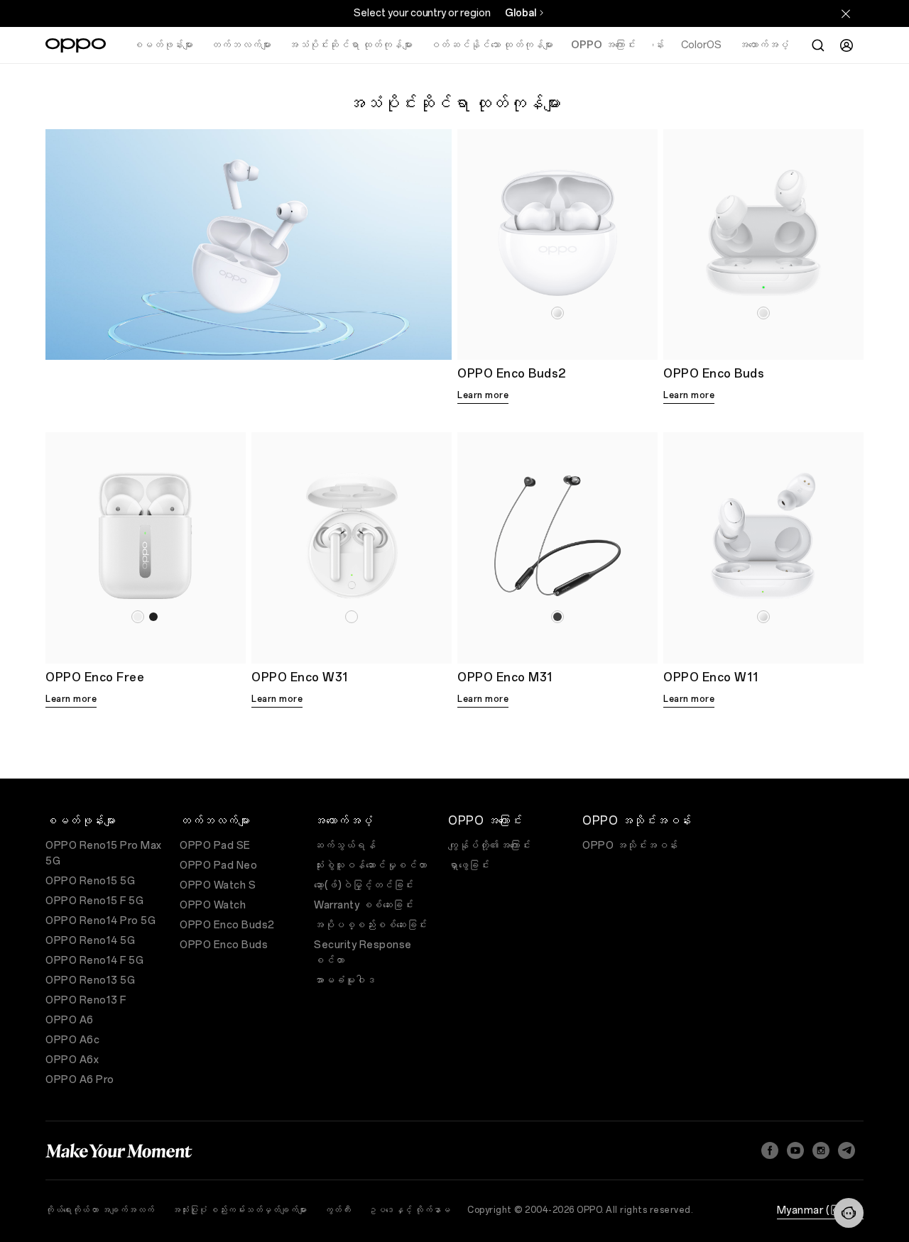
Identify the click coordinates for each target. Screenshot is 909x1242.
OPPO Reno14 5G (90, 941)
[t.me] (846, 1150)
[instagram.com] (820, 1150)
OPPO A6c (72, 1040)
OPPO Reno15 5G (90, 881)
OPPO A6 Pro (79, 1080)
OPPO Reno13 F (85, 1000)
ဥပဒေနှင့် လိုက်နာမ (409, 1210)
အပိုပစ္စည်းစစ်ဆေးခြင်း (371, 925)
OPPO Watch (213, 905)
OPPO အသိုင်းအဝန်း (630, 846)
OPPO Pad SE (215, 846)
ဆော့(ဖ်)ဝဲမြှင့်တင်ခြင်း (364, 885)
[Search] (818, 45)
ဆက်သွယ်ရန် (345, 846)
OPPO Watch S (218, 885)
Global (520, 13)
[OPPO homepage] (75, 45)
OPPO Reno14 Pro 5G (100, 921)
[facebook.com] (769, 1150)
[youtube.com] (795, 1150)
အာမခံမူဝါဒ (345, 980)
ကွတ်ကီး (338, 1210)
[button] (849, 1213)
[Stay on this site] (845, 13)
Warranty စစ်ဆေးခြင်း (363, 905)
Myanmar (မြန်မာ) (820, 1210)
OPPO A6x (72, 1060)
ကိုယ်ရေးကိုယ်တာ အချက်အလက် (100, 1210)
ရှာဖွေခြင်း (468, 865)
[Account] (846, 45)
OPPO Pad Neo (218, 865)
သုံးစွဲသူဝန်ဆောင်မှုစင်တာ (371, 865)
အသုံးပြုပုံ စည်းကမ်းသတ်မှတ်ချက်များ (239, 1210)
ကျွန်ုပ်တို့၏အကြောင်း (489, 846)
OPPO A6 (69, 1020)
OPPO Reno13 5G (90, 980)
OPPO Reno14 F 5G (94, 961)
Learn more (482, 395)
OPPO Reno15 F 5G (94, 901)
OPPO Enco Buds (224, 945)
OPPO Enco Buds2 (227, 925)
